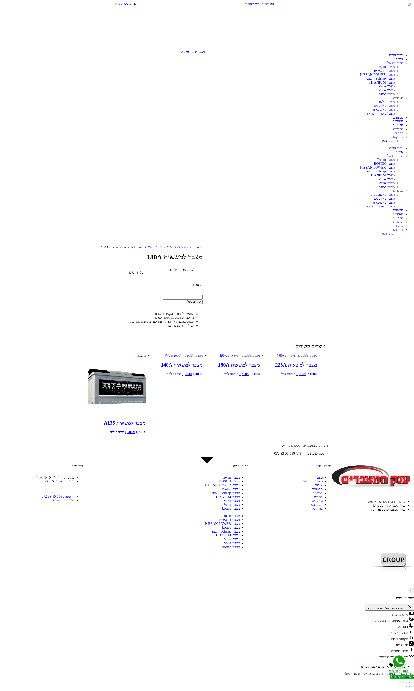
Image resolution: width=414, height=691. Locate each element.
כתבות (399, 133)
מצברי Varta (387, 86)
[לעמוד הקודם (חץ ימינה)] (412, 686)
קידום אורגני (405, 582)
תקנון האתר (387, 140)
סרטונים (397, 125)
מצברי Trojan (386, 67)
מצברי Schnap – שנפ (381, 78)
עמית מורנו (368, 666)
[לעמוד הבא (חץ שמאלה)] (408, 686)
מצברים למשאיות (383, 109)
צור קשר (397, 137)
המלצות (398, 129)
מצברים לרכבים (384, 106)
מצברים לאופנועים (382, 102)
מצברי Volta (387, 90)
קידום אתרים (390, 582)
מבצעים (398, 117)
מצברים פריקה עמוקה (380, 113)
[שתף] (403, 682)
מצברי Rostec (385, 94)
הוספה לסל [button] (288, 374)
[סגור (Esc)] (399, 682)
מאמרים (397, 121)
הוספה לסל (194, 302)
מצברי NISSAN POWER (377, 74)
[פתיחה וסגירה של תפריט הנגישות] (411, 590)
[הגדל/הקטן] (412, 682)
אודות (399, 59)
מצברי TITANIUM (382, 82)
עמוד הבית (396, 55)
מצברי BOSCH (384, 71)
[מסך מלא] (408, 682)
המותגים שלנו (394, 63)
